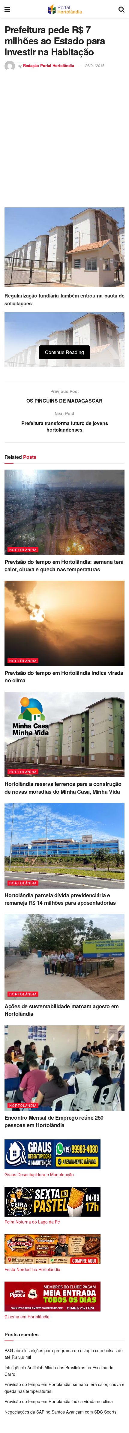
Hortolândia (23, 549)
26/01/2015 (94, 65)
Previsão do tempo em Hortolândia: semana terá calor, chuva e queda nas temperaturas (64, 565)
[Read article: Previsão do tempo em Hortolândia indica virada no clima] (64, 623)
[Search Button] (121, 9)
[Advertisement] (64, 138)
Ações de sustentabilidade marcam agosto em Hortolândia (61, 1010)
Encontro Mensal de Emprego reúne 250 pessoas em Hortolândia (54, 1121)
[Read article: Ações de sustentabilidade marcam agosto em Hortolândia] (64, 957)
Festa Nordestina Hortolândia (32, 1269)
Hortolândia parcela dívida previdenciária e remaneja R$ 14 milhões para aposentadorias (60, 899)
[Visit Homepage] (64, 9)
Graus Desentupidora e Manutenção (39, 1174)
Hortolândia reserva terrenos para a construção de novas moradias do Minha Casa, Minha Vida (62, 787)
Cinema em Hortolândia (27, 1317)
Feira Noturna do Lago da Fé (32, 1222)
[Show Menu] (7, 9)
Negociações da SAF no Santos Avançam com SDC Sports (60, 1412)
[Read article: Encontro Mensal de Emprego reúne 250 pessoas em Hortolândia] (64, 1068)
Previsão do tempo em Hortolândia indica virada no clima (63, 676)
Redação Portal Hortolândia (48, 65)
